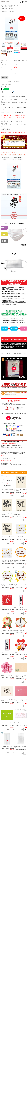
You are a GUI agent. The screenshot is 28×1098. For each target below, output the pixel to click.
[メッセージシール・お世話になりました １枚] (20, 481)
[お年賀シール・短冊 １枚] (7, 645)
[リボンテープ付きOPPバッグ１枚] (7, 738)
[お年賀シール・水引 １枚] (20, 622)
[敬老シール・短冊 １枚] (20, 600)
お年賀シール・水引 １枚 (19, 630)
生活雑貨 (10, 6)
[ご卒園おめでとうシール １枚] (20, 645)
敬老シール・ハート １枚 (5, 607)
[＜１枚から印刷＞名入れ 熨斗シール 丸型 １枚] (7, 481)
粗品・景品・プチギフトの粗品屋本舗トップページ (9, 5)
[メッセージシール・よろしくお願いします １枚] (7, 528)
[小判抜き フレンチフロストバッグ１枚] (20, 738)
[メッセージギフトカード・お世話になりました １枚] (7, 691)
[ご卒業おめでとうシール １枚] (7, 667)
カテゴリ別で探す (5, 6)
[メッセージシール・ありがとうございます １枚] (20, 505)
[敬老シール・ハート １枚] (7, 600)
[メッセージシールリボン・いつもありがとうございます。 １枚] (7, 552)
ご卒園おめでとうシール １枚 (20, 652)
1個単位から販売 (4, 11)
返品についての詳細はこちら (7, 84)
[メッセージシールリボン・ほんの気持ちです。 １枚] (20, 528)
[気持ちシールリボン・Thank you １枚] (20, 576)
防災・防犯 (11, 8)
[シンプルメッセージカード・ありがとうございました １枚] (7, 715)
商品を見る (12, 495)
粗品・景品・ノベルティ (6, 9)
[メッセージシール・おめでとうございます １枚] (7, 505)
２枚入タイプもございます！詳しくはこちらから (12, 112)
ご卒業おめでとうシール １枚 (6, 675)
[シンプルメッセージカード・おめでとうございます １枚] (20, 691)
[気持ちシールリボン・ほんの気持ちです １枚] (7, 576)
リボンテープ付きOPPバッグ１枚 (7, 746)
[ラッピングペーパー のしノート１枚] (20, 715)
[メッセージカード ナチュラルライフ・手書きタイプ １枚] (20, 667)
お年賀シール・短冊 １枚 (5, 652)
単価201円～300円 (14, 9)
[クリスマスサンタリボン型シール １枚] (7, 622)
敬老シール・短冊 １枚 (18, 607)
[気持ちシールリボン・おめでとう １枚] (20, 552)
